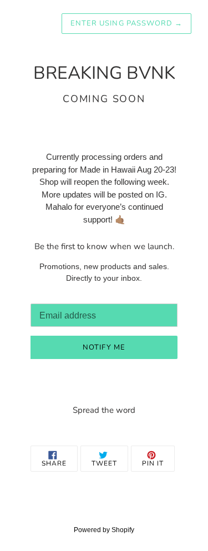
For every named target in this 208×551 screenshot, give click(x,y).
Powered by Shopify (104, 530)
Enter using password (126, 23)
